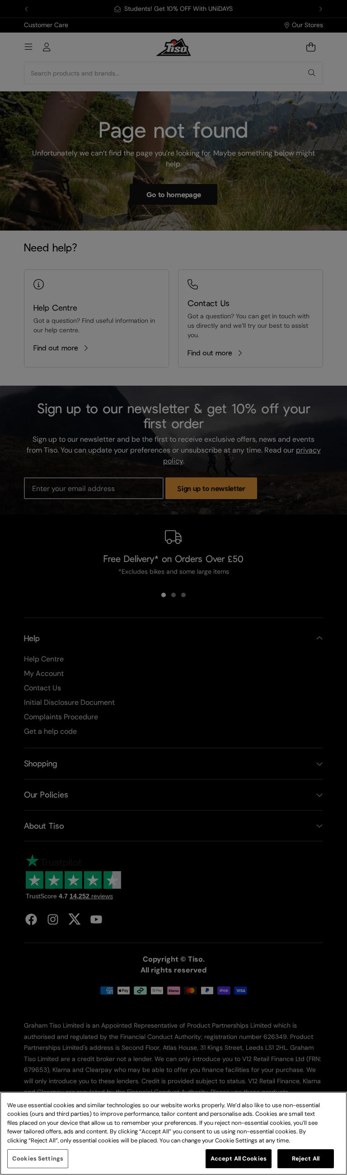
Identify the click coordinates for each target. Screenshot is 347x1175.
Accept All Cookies (239, 1158)
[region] (173, 1133)
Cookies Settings (37, 1158)
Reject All (305, 1158)
